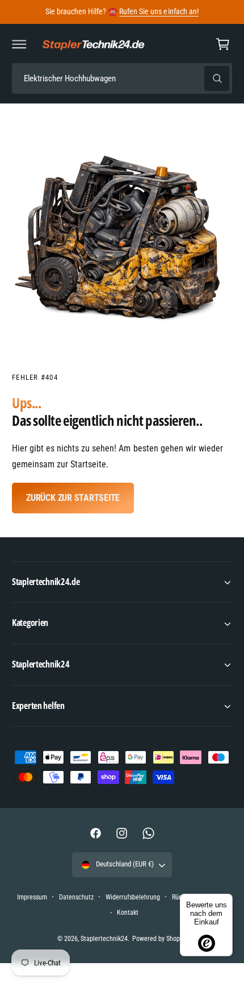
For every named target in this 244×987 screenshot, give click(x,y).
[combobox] (122, 78)
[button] (19, 44)
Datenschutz (76, 897)
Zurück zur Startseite (73, 497)
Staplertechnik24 (104, 939)
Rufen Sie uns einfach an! (158, 11)
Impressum (32, 897)
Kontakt (127, 913)
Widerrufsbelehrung (133, 897)
